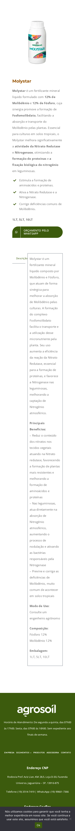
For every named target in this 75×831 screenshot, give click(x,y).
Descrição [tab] (20, 258)
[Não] (70, 819)
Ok (38, 825)
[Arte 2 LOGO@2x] (36, 705)
